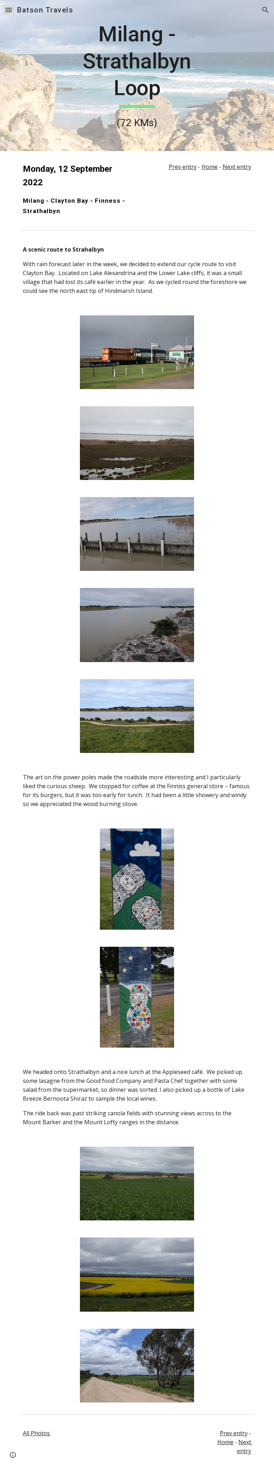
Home (210, 167)
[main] (137, 75)
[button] (8, 10)
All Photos (36, 1433)
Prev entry (183, 167)
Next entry (237, 167)
